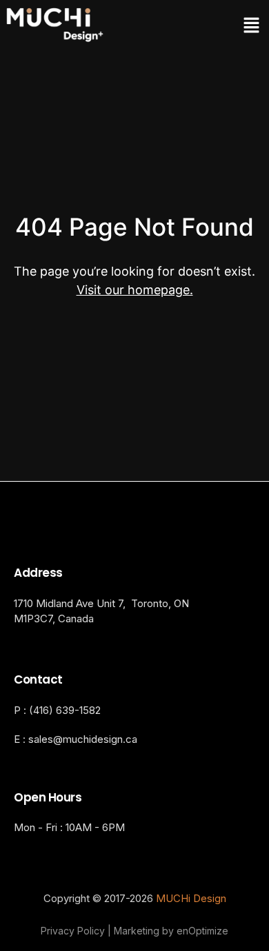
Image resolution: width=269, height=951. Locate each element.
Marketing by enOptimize (171, 931)
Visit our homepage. (135, 290)
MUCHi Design (191, 898)
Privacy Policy (73, 931)
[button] (200, 26)
